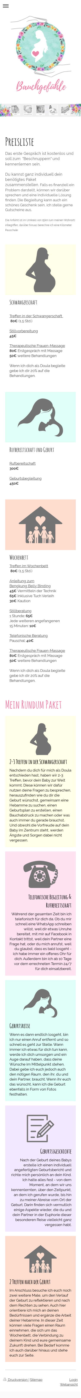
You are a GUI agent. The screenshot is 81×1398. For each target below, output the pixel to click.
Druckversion (18, 1380)
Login (73, 1380)
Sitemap (36, 1380)
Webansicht (69, 1384)
